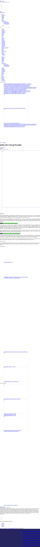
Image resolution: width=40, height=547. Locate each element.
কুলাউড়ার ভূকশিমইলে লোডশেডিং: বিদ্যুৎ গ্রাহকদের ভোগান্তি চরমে (12, 518)
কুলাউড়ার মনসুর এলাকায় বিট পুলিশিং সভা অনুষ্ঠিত (10, 533)
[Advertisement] (20, 135)
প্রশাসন (3, 48)
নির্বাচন (3, 46)
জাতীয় (3, 39)
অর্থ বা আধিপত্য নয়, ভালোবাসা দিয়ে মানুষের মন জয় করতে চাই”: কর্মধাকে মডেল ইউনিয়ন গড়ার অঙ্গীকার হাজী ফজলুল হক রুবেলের (20, 88)
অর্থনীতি (3, 17)
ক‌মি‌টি (2, 35)
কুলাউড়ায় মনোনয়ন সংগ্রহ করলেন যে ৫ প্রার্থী (9, 535)
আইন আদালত (3, 69)
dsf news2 (1, 148)
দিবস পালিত (3, 42)
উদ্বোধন (3, 34)
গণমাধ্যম (3, 77)
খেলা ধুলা (3, 76)
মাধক (2, 52)
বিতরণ (2, 49)
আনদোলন (3, 31)
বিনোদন (3, 18)
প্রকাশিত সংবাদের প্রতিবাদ (5, 47)
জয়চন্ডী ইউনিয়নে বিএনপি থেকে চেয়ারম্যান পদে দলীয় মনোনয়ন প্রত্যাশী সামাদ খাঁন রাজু (14, 108)
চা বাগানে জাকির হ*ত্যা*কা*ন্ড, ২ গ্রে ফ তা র (9, 486)
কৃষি (2, 36)
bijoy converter (6, 22)
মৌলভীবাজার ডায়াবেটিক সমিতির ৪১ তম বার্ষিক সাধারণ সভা (11, 501)
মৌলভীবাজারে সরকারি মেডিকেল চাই (8, 322)
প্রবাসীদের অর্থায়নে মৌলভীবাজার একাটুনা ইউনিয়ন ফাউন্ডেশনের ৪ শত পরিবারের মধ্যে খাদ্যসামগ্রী (16, 396)
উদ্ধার (3, 33)
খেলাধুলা (3, 20)
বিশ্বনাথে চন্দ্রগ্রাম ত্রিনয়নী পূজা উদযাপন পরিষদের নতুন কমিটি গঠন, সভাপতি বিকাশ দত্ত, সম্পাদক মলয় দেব (17, 84)
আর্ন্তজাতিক (3, 15)
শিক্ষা (2, 19)
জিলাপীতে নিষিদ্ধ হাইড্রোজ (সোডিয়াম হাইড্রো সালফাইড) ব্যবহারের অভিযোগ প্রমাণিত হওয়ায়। (16, 471)
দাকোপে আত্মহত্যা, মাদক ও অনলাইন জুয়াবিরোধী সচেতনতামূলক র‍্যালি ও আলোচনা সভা (14, 93)
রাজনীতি (3, 16)
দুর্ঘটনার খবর (3, 43)
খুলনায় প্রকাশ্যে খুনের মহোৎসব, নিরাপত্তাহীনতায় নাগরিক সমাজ (12, 123)
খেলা (2, 37)
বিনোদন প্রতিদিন (4, 51)
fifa (2, 14)
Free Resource (4, 21)
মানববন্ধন (3, 53)
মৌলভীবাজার (3, 54)
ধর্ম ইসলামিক (3, 44)
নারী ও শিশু (3, 45)
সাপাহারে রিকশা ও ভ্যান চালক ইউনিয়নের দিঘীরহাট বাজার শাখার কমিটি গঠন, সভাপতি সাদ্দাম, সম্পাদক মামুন (17, 91)
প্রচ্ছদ (1, 11)
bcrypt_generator (6, 66)
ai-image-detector (6, 65)
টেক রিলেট (3, 40)
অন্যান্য (3, 29)
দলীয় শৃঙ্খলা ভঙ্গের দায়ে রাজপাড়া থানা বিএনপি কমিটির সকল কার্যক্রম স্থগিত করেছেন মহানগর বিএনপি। (16, 86)
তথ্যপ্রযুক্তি (3, 41)
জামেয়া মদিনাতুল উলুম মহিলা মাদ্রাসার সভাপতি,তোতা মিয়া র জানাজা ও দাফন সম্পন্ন (14, 126)
